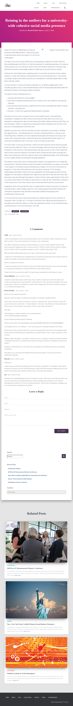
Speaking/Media (55, 7)
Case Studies (62, 3)
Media (45, 7)
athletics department (51, 85)
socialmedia (11, 214)
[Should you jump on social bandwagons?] (36, 652)
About (46, 3)
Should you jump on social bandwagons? (21, 673)
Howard (7, 359)
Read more (18, 575)
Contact (36, 7)
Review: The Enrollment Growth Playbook (20, 479)
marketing (15, 211)
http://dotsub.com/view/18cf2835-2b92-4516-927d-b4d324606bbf (42, 323)
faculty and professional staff (54, 88)
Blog (53, 3)
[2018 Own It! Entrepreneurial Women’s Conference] (36, 542)
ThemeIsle (66, 702)
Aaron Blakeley (9, 276)
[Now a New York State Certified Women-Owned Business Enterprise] (36, 599)
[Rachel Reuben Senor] (7, 5)
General (9, 621)
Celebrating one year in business (17, 482)
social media (24, 211)
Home (38, 3)
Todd (6, 235)
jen (5, 375)
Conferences (11, 565)
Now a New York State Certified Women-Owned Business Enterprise (27, 475)
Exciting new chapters (14, 468)
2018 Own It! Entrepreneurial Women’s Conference (22, 472)
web (17, 214)
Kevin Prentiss (9, 290)
